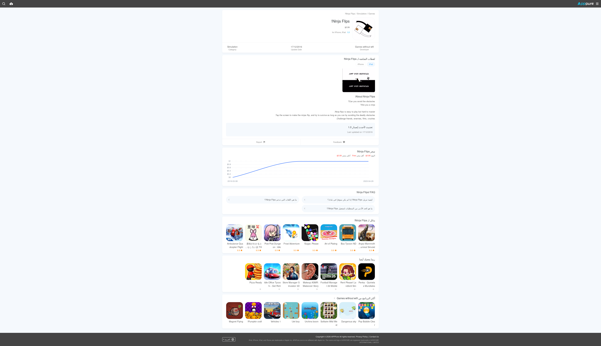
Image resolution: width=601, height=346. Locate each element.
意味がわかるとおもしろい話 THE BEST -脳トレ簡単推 (253, 245)
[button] (597, 4)
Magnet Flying (236, 321)
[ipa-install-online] (11, 4)
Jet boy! (296, 321)
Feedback (337, 142)
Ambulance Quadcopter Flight (235, 245)
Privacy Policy (362, 336)
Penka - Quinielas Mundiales (367, 284)
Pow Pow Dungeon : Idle (273, 245)
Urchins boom (311, 321)
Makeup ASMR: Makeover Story (310, 284)
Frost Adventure (292, 243)
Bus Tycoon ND (348, 243)
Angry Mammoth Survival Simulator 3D (367, 245)
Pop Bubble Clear (366, 323)
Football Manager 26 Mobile (329, 284)
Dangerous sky (348, 321)
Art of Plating (331, 243)
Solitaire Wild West (329, 323)
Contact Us (374, 336)
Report (259, 142)
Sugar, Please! (311, 243)
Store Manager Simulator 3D (291, 284)
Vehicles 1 (276, 321)
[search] (4, 4)
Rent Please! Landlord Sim (348, 284)
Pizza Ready (255, 282)
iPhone (361, 64)
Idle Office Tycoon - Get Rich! (272, 284)
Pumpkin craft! (255, 321)
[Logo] (585, 3)
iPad (371, 64)
